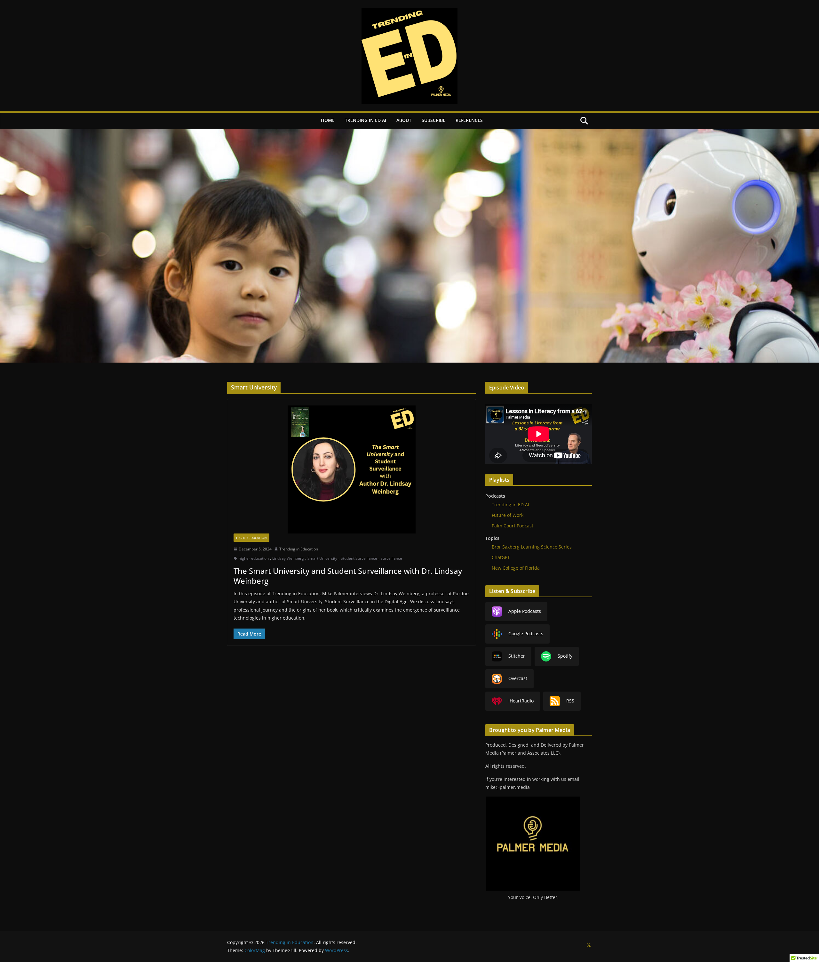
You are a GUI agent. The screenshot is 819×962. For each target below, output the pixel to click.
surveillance (391, 558)
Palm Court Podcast (512, 526)
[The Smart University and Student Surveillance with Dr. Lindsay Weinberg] (351, 469)
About (403, 120)
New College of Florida (516, 568)
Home (328, 120)
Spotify (565, 656)
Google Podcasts (525, 633)
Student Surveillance (359, 558)
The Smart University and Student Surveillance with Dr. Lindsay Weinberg (348, 575)
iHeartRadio (521, 701)
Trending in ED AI (365, 120)
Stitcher (516, 656)
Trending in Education (298, 549)
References (469, 120)
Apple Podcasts (524, 611)
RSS (570, 701)
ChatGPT (501, 557)
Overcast (517, 678)
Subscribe (433, 120)
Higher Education (251, 537)
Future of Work (507, 515)
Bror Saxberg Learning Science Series (532, 547)
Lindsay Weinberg (288, 558)
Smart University (322, 558)
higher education (254, 558)
